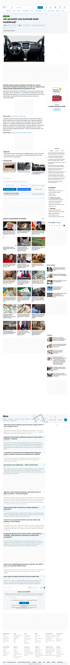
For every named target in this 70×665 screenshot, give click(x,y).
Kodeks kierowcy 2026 (57, 106)
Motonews (5, 419)
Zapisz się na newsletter (40, 185)
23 (64, 225)
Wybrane (62, 150)
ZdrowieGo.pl (58, 648)
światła (19, 94)
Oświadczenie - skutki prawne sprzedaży (56, 204)
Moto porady (14, 13)
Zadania (4, 651)
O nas (4, 662)
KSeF (63, 10)
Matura (15, 655)
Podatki (4, 635)
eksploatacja (15, 181)
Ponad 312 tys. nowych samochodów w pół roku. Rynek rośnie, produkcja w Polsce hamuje (56, 172)
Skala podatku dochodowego (51, 655)
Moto (45, 10)
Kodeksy (25, 655)
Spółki (36, 636)
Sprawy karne (26, 636)
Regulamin (34, 662)
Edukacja (58, 10)
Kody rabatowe (59, 651)
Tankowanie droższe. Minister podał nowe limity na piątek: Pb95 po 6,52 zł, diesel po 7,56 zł (56, 153)
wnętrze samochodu (23, 181)
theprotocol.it (58, 655)
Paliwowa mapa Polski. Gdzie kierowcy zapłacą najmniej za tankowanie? (55, 169)
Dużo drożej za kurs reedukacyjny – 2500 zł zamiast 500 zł (56, 163)
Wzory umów (58, 652)
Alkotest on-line (13, 420)
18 (52, 225)
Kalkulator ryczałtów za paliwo (54, 192)
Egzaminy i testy (16, 652)
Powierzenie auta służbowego (54, 202)
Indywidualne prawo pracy (18, 635)
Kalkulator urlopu (52, 194)
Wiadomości (58, 635)
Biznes (18, 10)
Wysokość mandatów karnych (54, 213)
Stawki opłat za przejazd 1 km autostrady (56, 211)
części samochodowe (8, 181)
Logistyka (28, 419)
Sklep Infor (26, 642)
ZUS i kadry (5, 639)
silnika (8, 123)
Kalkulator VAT (37, 651)
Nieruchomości (51, 10)
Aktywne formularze (55, 198)
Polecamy (49, 335)
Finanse (57, 638)
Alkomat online (51, 189)
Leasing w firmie (38, 640)
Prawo (32, 10)
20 (56, 225)
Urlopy (15, 639)
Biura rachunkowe (49, 633)
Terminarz (52, 222)
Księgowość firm (6, 633)
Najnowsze (57, 150)
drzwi (21, 92)
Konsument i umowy (27, 638)
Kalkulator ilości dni (52, 195)
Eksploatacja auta (20, 13)
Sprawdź (57, 109)
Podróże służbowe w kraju (50, 648)
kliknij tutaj (30, 608)
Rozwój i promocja (6, 652)
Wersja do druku (11, 185)
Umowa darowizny (52, 206)
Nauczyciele (16, 651)
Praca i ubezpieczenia (39, 638)
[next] (44, 587)
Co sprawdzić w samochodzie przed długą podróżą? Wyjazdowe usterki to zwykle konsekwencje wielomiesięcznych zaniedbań (56, 160)
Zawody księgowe (6, 640)
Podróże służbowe (49, 652)
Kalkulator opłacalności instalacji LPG (56, 190)
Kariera (39, 662)
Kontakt (48, 662)
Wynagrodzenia (16, 636)
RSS (44, 662)
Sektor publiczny (25, 10)
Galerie (37, 419)
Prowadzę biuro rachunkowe (51, 636)
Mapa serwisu (60, 662)
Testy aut (16, 419)
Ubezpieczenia (16, 638)
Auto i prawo (22, 419)
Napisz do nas (25, 185)
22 (61, 225)
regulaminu (24, 600)
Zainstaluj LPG (6, 420)
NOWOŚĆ (57, 104)
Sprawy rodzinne (27, 635)
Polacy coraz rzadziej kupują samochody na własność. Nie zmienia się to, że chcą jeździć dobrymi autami (56, 179)
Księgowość (8, 10)
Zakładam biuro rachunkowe (51, 635)
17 (49, 225)
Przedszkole (16, 648)
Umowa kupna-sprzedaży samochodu (56, 199)
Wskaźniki (52, 208)
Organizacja (5, 648)
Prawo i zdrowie (27, 643)
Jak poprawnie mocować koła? (18, 116)
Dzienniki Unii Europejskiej (28, 652)
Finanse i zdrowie (38, 642)
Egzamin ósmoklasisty (17, 656)
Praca (25, 640)
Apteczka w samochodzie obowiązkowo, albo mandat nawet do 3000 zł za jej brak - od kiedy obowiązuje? (56, 166)
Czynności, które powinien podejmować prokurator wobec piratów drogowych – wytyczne (56, 157)
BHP (14, 640)
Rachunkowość (5, 636)
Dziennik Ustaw (27, 648)
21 (59, 225)
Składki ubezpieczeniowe (50, 651)
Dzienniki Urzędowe (27, 651)
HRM (14, 642)
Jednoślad (33, 419)
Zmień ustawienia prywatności (24, 662)
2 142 (41, 587)
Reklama (53, 662)
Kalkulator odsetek (38, 652)
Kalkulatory (53, 187)
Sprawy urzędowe (27, 639)
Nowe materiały (51, 265)
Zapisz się (24, 602)
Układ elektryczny (27, 13)
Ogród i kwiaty (58, 640)
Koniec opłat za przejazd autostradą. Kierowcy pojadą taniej (55, 182)
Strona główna (5, 13)
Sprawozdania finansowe (50, 640)
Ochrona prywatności (11, 662)
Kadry (14, 10)
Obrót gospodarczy (6, 638)
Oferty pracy (58, 656)
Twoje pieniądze (38, 10)
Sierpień (59, 222)
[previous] (29, 587)
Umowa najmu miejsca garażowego (55, 201)
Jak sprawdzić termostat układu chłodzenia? (22, 132)
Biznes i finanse (37, 635)
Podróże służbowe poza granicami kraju (56, 216)
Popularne (51, 150)
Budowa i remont (59, 639)
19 (54, 225)
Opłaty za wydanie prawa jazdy (55, 210)
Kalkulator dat (37, 648)
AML (46, 642)
